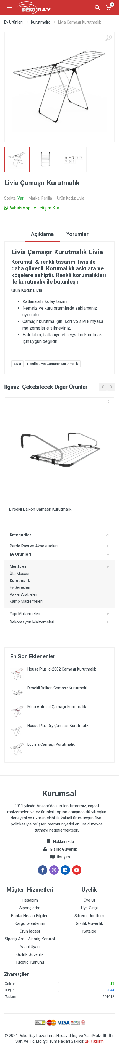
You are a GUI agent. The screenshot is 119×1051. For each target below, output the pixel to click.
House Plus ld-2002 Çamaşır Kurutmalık (61, 669)
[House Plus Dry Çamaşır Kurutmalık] (17, 730)
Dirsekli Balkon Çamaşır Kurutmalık (57, 688)
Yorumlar (77, 234)
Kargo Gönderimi (30, 923)
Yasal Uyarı (30, 946)
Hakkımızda (63, 841)
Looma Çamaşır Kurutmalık (51, 744)
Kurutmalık (40, 22)
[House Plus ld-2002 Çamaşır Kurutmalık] (17, 674)
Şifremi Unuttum (89, 915)
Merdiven (18, 566)
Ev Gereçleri (20, 587)
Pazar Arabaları (23, 594)
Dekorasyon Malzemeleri (32, 622)
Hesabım (30, 900)
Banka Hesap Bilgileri (29, 915)
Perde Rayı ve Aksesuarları (34, 545)
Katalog (89, 931)
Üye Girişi (89, 907)
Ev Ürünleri (13, 22)
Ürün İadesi (30, 931)
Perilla (46, 198)
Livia (17, 364)
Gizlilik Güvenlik (63, 849)
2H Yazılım (94, 1041)
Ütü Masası (19, 573)
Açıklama (42, 234)
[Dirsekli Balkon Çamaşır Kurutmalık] (17, 692)
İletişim (63, 857)
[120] (110, 401)
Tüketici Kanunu (29, 962)
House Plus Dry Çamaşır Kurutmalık (58, 725)
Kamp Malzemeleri (26, 601)
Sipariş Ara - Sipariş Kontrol (30, 938)
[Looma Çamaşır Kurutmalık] (17, 749)
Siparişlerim (29, 907)
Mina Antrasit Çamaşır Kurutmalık (56, 707)
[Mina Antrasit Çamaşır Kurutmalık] (17, 711)
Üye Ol (89, 900)
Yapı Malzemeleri (25, 613)
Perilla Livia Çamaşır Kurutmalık (52, 364)
